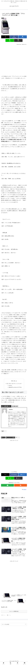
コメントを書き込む (14, 611)
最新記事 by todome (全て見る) (15, 387)
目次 (12, 380)
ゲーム (3, 437)
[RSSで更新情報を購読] (20, 485)
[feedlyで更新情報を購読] (7, 485)
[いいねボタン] (2, 431)
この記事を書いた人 (6, 406)
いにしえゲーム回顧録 (11, 437)
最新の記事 (15, 406)
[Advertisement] (14, 60)
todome (10, 385)
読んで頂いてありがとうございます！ (14, 383)
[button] (18, 40)
